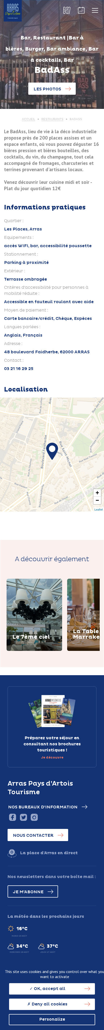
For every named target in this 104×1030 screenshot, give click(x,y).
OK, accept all (49, 988)
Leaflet (98, 509)
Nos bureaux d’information (42, 807)
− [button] (97, 500)
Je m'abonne (28, 892)
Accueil (28, 119)
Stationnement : (21, 254)
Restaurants (52, 119)
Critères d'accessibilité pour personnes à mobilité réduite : (46, 290)
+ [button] (97, 493)
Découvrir (29, 649)
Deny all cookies (49, 1004)
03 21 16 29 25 (18, 368)
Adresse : (13, 343)
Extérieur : (14, 271)
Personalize (52, 1019)
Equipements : (19, 237)
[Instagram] (34, 817)
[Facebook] (12, 817)
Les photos (47, 89)
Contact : (13, 360)
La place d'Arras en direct (49, 853)
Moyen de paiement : (26, 310)
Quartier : (13, 220)
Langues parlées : (22, 326)
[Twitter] (23, 817)
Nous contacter (33, 835)
